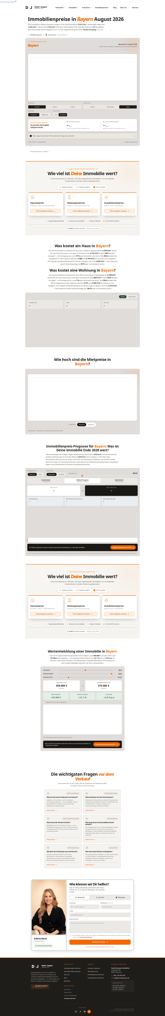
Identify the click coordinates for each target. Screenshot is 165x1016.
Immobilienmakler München (72, 968)
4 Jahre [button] (54, 107)
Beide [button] (128, 107)
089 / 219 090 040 (119, 975)
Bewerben (67, 981)
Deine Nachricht (73, 919)
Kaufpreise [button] (33, 114)
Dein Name (72, 903)
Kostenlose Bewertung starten (106, 744)
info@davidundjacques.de (121, 978)
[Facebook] (84, 1011)
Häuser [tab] (123, 297)
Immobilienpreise (36, 151)
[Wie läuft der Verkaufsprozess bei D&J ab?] (63, 856)
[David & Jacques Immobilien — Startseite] (36, 7)
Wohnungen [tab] (132, 297)
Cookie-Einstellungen (70, 995)
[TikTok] (80, 1011)
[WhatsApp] (89, 1011)
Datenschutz (68, 992)
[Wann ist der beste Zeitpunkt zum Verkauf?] (63, 801)
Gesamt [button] (37, 107)
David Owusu (52, 35)
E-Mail (71, 911)
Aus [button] (56, 114)
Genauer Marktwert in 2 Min (123, 547)
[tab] (46, 480)
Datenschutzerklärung (85, 937)
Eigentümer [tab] (51, 474)
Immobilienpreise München (96, 974)
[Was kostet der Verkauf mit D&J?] (63, 829)
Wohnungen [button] (110, 107)
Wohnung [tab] (32, 474)
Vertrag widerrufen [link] (70, 998)
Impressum (67, 989)
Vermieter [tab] (61, 474)
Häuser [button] (92, 107)
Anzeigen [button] (63, 114)
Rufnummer (107, 903)
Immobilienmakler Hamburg (72, 971)
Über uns (67, 974)
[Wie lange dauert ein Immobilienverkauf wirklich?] (101, 829)
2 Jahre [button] (72, 107)
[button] (60, 7)
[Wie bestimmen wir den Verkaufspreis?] (101, 801)
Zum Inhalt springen (7, 2)
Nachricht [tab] (81, 897)
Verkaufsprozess (93, 971)
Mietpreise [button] (45, 114)
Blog (65, 978)
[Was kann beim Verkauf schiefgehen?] (101, 856)
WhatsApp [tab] (121, 897)
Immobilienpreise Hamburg (96, 978)
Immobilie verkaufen (94, 968)
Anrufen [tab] (101, 897)
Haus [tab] (40, 474)
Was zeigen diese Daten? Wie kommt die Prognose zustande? (52, 136)
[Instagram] (76, 1011)
